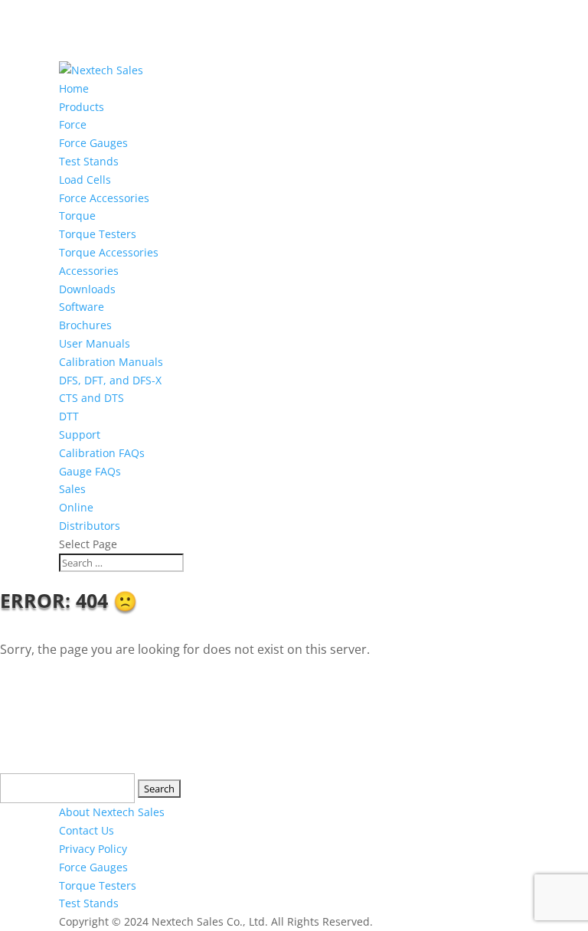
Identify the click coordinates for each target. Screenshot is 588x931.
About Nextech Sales (112, 812)
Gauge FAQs (90, 471)
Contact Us (86, 830)
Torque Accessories (108, 252)
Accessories (89, 270)
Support (79, 434)
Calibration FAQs (102, 453)
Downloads (87, 289)
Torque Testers (97, 234)
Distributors (89, 525)
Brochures (85, 325)
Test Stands (89, 161)
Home (74, 88)
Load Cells (85, 179)
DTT (69, 416)
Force (73, 124)
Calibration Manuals (111, 361)
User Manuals (94, 343)
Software (81, 306)
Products (81, 107)
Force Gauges (93, 143)
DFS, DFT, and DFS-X (110, 380)
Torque (77, 215)
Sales (72, 489)
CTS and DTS (91, 397)
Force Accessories (104, 198)
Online (76, 507)
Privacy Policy (93, 848)
